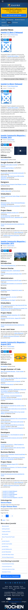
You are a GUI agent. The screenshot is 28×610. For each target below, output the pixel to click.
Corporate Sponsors (7, 566)
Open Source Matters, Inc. (15, 601)
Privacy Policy (20, 592)
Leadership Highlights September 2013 (10, 315)
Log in (22, 595)
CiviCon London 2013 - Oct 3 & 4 (8, 297)
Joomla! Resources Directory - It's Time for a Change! (14, 467)
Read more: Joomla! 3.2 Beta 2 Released (14, 79)
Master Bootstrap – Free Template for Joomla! (12, 434)
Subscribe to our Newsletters (10, 576)
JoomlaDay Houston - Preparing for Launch (11, 290)
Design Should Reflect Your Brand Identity (11, 399)
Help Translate (7, 595)
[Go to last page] (12, 516)
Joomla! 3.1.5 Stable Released (10, 491)
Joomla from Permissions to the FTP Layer (11, 280)
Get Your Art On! (5, 179)
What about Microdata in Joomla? (9, 164)
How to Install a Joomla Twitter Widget (10, 196)
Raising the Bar (4, 159)
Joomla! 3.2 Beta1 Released (11, 84)
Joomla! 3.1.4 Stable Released (10, 494)
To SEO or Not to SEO (6, 191)
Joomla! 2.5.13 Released (8, 496)
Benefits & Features (20, 19)
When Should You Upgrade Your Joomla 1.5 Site (12, 405)
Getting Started (6, 529)
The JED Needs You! (5, 215)
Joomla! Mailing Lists (7, 549)
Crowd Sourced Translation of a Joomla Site (11, 283)
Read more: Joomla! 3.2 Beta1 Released (14, 130)
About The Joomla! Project (8, 537)
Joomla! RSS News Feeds (8, 554)
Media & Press (5, 25)
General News (10, 139)
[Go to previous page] (4, 516)
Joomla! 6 (4, 22)
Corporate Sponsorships (8, 564)
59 (7, 516)
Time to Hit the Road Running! (8, 265)
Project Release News (12, 34)
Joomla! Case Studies (7, 544)
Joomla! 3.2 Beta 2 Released (12, 32)
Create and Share (6, 531)
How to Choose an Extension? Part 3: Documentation (14, 418)
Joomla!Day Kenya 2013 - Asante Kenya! (10, 270)
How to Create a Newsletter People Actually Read (13, 454)
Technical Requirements (8, 557)
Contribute (15, 22)
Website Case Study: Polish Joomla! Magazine (12, 428)
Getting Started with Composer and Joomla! (11, 438)
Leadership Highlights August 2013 (9, 464)
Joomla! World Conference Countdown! (10, 206)
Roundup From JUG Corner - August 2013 (11, 318)
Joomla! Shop (5, 546)
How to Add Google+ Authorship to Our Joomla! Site (13, 408)
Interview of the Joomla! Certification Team (11, 273)
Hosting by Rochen (14, 609)
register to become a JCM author (11, 235)
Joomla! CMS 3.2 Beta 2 (13, 56)
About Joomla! (9, 19)
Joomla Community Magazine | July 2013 (13, 497)
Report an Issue (16, 595)
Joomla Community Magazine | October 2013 (13, 136)
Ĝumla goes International (7, 384)
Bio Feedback (4, 366)
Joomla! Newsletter (6, 552)
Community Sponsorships (8, 569)
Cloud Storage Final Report (7, 168)
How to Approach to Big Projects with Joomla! (12, 421)
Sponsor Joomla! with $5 (18, 594)
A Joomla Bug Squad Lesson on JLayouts (10, 381)
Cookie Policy (7, 594)
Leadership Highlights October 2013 (10, 212)
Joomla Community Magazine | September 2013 (13, 242)
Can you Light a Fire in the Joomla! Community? (12, 173)
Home (3, 19)
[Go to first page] (2, 516)
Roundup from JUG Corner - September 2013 (12, 217)
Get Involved (5, 534)
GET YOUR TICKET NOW (14, 15)
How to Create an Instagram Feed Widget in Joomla (13, 184)
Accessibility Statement (10, 592)
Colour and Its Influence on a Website (10, 392)
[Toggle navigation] (2, 1)
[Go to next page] (10, 516)
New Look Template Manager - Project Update (12, 371)
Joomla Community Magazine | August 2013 (13, 343)
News (9, 22)
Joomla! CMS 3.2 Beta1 (12, 107)
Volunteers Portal (6, 572)
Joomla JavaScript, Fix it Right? (8, 300)
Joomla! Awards (6, 541)
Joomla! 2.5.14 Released (8, 492)
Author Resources (18, 232)
